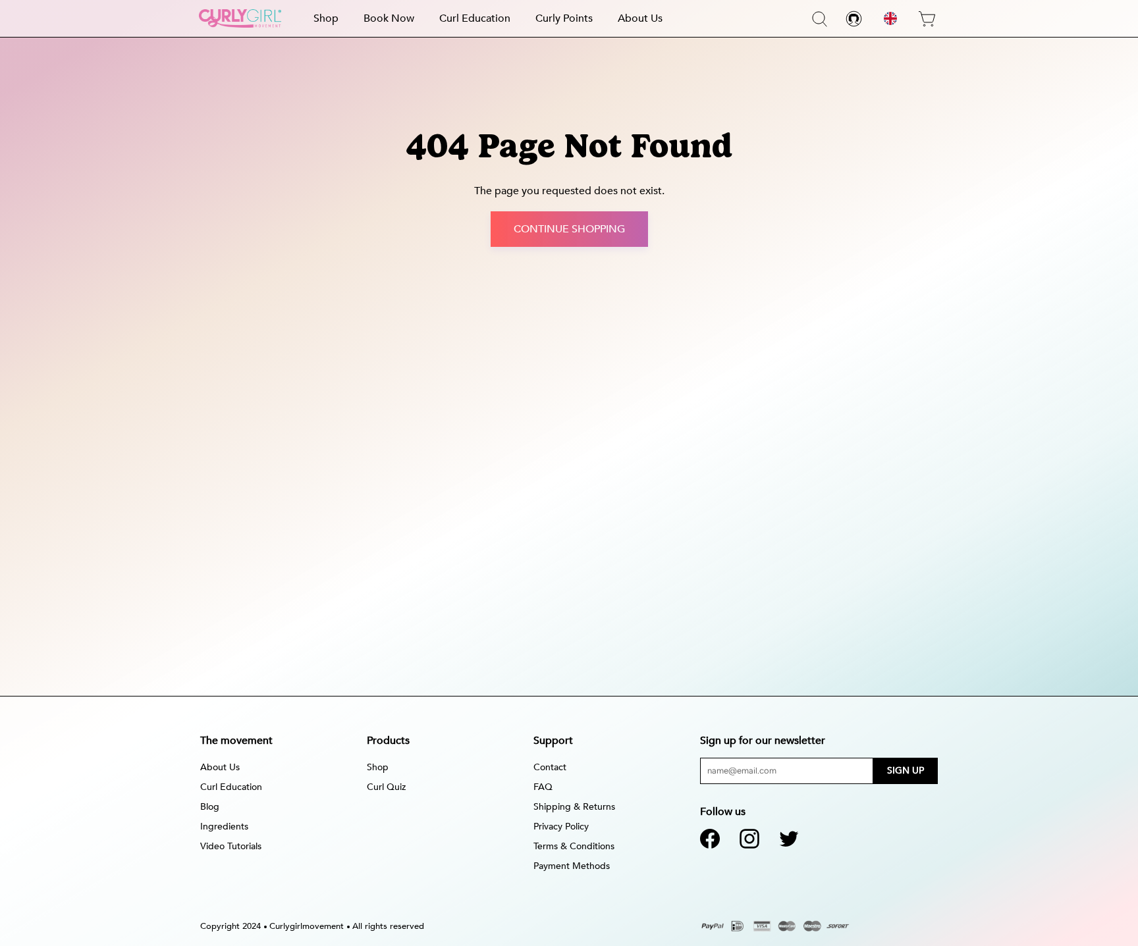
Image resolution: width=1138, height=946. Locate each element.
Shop (326, 18)
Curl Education (474, 18)
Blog (209, 807)
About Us (640, 18)
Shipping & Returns (574, 807)
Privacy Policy (561, 826)
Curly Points (564, 18)
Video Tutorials (230, 846)
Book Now (389, 18)
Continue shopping (569, 229)
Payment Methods (571, 866)
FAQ (543, 787)
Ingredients (224, 826)
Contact (549, 767)
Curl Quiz (386, 787)
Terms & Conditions (573, 846)
